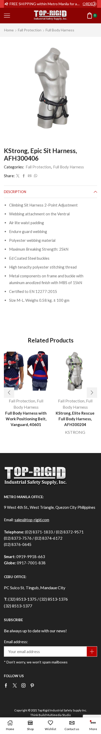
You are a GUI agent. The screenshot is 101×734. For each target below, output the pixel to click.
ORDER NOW (89, 4)
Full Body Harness (60, 30)
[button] (6, 4)
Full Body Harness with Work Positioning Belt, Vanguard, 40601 (26, 419)
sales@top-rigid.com (32, 519)
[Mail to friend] (30, 176)
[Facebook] (24, 176)
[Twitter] (18, 176)
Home (9, 30)
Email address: (16, 641)
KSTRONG (75, 432)
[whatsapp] (35, 176)
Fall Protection (29, 30)
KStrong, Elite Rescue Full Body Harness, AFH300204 (75, 419)
